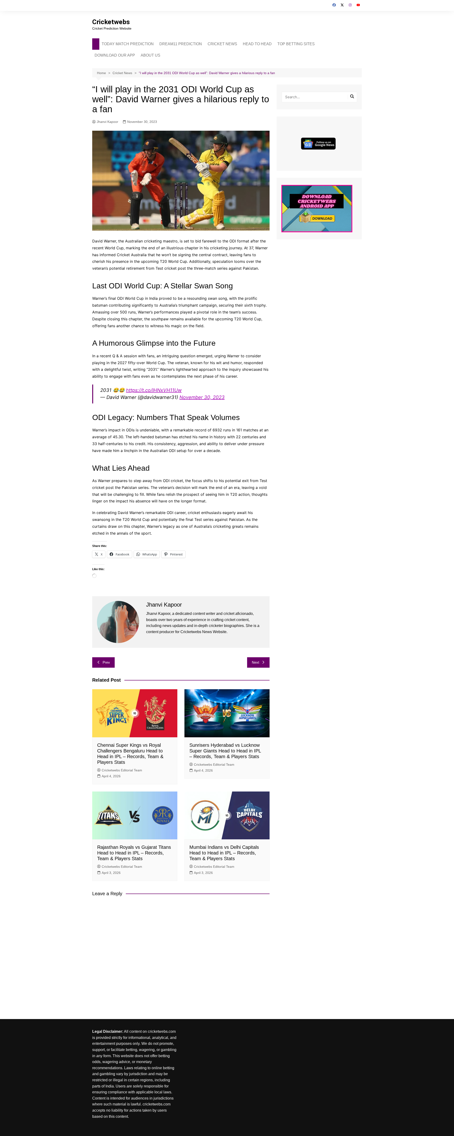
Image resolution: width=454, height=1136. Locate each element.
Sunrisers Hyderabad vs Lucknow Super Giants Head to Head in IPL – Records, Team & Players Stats (225, 750)
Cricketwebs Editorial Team (122, 770)
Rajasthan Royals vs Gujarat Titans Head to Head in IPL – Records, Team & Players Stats (134, 853)
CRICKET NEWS (222, 44)
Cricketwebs (111, 22)
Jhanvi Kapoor (107, 122)
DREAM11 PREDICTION (180, 44)
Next (255, 662)
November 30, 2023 (202, 397)
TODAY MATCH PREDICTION (128, 44)
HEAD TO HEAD (257, 44)
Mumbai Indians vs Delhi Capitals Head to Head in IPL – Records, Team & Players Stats (224, 853)
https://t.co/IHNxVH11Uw (154, 390)
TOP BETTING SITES (296, 44)
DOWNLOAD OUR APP (115, 55)
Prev (106, 662)
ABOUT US (150, 55)
